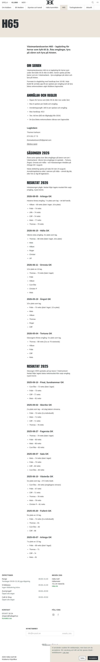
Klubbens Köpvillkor (9, 659)
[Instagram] (53, 614)
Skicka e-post (32, 144)
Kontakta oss (7, 618)
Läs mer (66, 652)
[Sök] (92, 2)
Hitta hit (55, 586)
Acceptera (93, 658)
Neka (82, 658)
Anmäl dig (67, 633)
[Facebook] (58, 614)
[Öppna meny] (97, 2)
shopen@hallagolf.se (10, 616)
